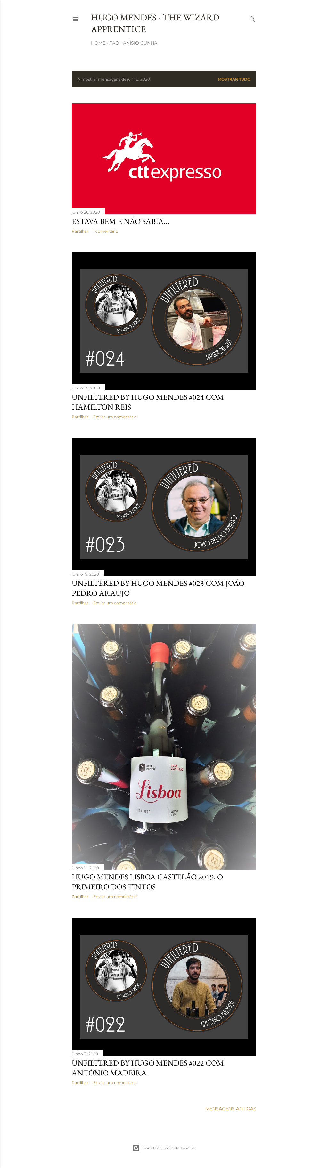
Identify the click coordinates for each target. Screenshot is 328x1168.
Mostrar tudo (234, 79)
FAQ (114, 43)
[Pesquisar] (252, 18)
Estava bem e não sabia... (120, 221)
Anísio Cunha (140, 43)
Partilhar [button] (80, 231)
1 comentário (105, 231)
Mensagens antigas (230, 1109)
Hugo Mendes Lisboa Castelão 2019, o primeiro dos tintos (147, 882)
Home (98, 43)
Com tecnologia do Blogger (169, 1148)
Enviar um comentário (115, 416)
